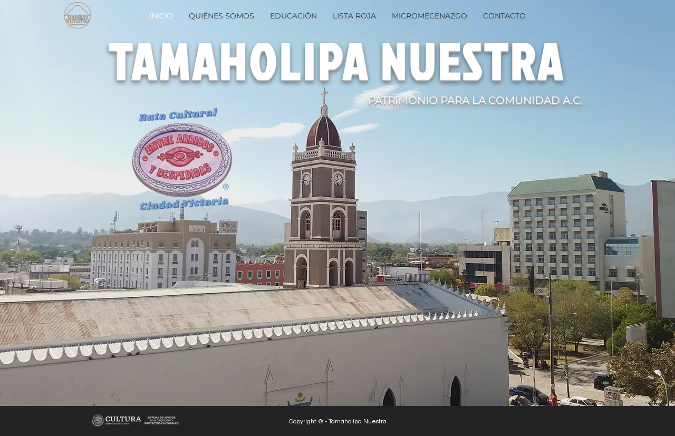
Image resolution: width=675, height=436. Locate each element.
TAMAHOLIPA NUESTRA (337, 59)
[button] (293, 16)
